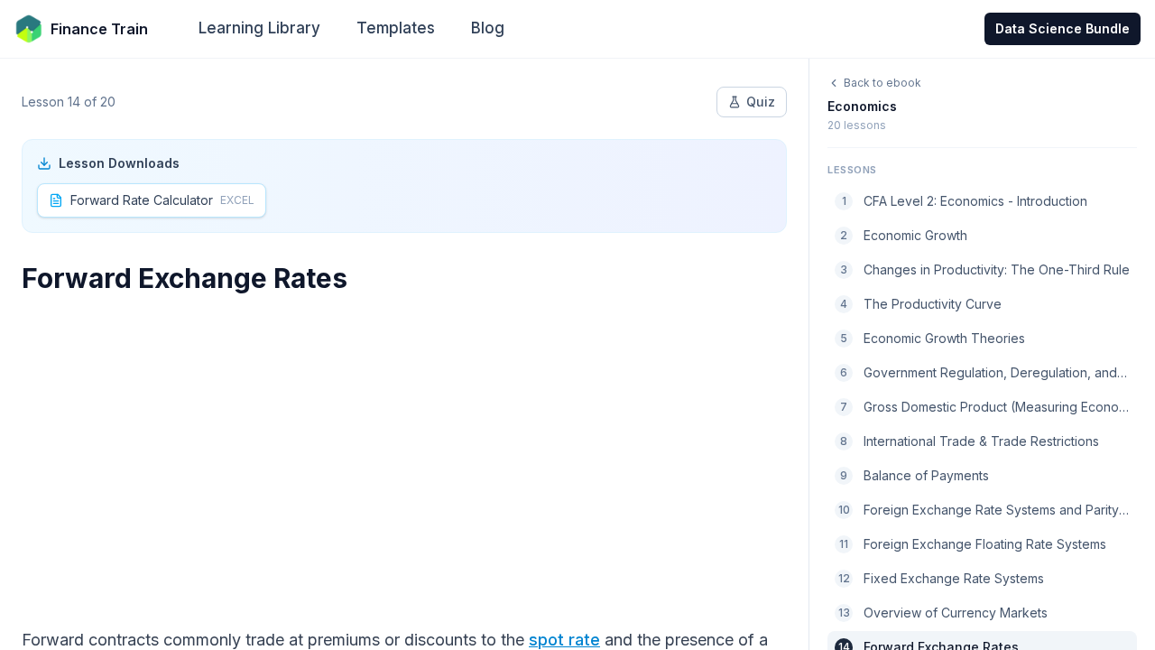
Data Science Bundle (1062, 28)
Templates (395, 28)
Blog (487, 28)
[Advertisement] (404, 449)
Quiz (760, 101)
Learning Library (259, 28)
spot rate (564, 639)
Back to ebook (882, 82)
